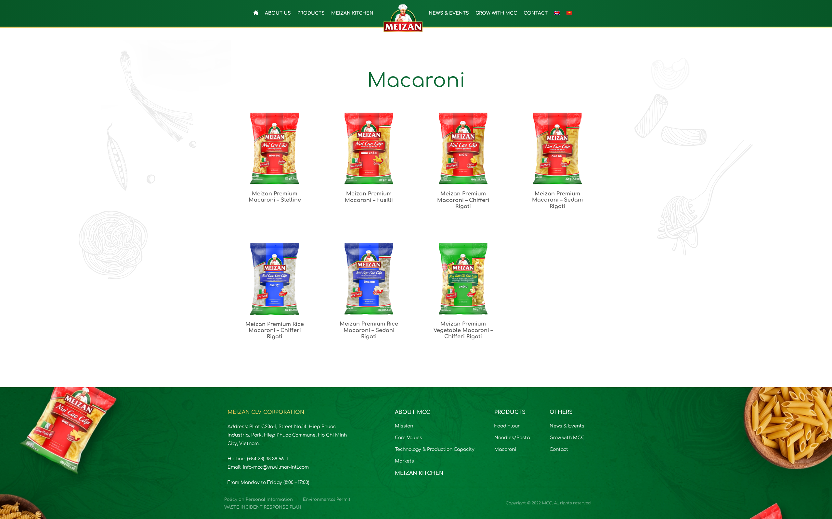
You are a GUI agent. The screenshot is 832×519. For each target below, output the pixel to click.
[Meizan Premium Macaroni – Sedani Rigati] (557, 161)
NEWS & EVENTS (449, 13)
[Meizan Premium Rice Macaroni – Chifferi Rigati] (274, 291)
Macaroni (505, 449)
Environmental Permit (326, 499)
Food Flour (507, 426)
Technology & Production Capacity (434, 449)
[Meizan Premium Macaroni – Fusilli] (368, 161)
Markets (404, 461)
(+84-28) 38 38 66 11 (267, 458)
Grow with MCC (567, 437)
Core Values (408, 437)
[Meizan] (403, 17)
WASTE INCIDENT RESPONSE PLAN (262, 507)
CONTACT (536, 13)
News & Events (567, 426)
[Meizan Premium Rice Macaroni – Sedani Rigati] (368, 291)
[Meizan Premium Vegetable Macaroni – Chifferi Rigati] (463, 291)
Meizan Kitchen (419, 473)
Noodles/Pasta (512, 437)
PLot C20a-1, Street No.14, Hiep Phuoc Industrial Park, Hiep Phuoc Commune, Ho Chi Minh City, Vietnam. (287, 435)
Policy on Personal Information (258, 499)
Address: (238, 426)
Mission (404, 426)
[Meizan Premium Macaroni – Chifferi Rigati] (463, 161)
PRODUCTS (311, 13)
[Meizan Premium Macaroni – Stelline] (274, 161)
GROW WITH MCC (496, 13)
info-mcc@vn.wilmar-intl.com (276, 467)
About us (278, 13)
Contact (559, 449)
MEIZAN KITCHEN (352, 13)
